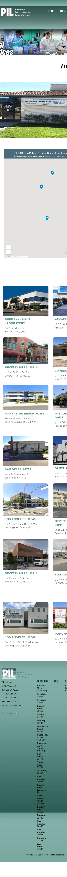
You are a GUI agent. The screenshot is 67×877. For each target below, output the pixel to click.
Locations (42, 681)
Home (51, 11)
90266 (42, 729)
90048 (41, 779)
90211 (41, 788)
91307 (40, 846)
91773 (40, 756)
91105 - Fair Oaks (42, 737)
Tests (54, 681)
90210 (41, 708)
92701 (40, 764)
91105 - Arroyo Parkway (42, 747)
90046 (41, 823)
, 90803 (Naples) (41, 800)
